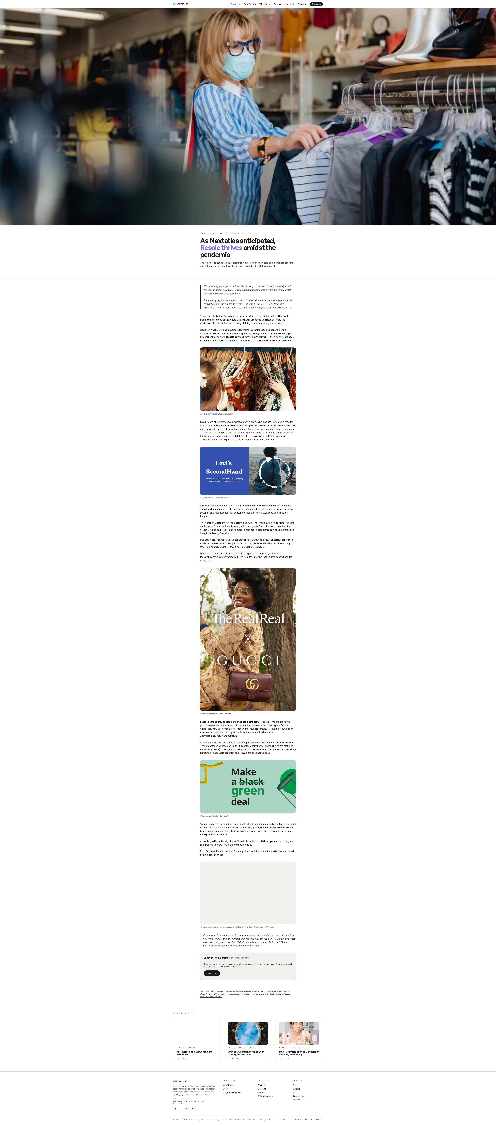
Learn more (212, 973)
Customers (235, 4)
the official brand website (260, 439)
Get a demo (316, 4)
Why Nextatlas (229, 1085)
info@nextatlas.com (180, 1099)
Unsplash (229, 414)
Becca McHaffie (215, 414)
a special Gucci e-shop (224, 529)
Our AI (225, 1089)
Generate (262, 1089)
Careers (296, 1089)
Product (277, 4)
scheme (259, 742)
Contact (296, 1100)
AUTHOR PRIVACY (294, 1120)
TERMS (305, 1120)
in (175, 1109)
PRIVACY (282, 1120)
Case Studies (250, 4)
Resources (289, 4)
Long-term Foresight (231, 1092)
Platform (261, 1085)
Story (295, 1085)
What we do (264, 4)
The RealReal (260, 523)
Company (302, 4)
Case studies (298, 1096)
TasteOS (261, 1092)
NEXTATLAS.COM (317, 1120)
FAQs (295, 1092)
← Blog (203, 233)
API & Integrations (265, 1096)
